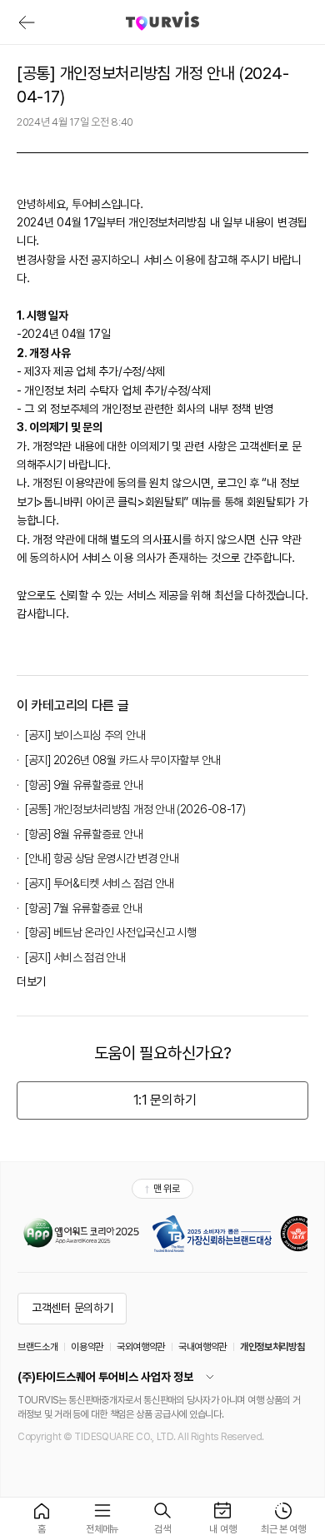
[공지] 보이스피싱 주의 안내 (85, 735)
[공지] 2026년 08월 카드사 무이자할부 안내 (123, 760)
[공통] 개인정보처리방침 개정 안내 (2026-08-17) (135, 809)
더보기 (31, 981)
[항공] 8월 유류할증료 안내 (83, 834)
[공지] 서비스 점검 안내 (75, 957)
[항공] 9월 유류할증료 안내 (83, 785)
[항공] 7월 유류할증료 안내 (83, 908)
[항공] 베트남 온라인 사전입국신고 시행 (110, 932)
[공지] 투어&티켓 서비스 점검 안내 (99, 883)
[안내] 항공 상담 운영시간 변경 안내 (102, 858)
